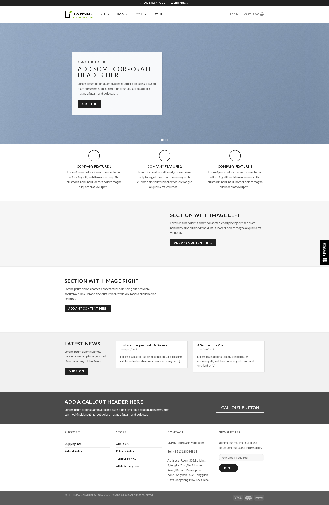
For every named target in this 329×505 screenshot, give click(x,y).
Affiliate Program (127, 466)
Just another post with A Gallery (143, 345)
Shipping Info (73, 444)
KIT (102, 14)
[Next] (317, 83)
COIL (139, 14)
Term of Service (126, 458)
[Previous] (11, 83)
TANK (159, 14)
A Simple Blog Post (211, 345)
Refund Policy (74, 451)
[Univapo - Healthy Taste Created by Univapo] (79, 14)
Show (324, 252)
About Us (122, 444)
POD (120, 14)
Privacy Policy (125, 451)
